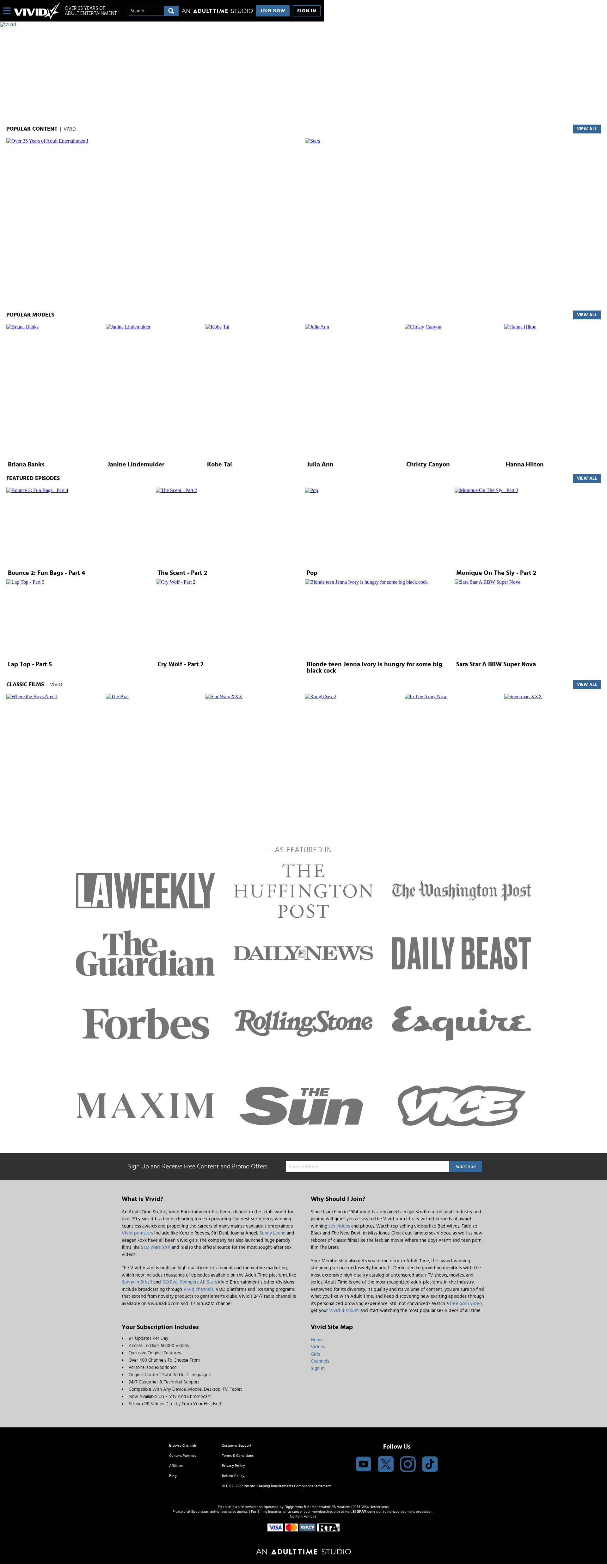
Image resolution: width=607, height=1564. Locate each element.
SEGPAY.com (364, 1511)
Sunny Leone (272, 1233)
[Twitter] (386, 1464)
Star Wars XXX (155, 1247)
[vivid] (37, 10)
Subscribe (466, 1166)
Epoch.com (200, 1511)
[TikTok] (430, 1464)
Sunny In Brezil (137, 1282)
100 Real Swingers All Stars (189, 1282)
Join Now (272, 11)
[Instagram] (408, 1464)
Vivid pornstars (137, 1233)
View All (587, 478)
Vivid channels (198, 1289)
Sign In (306, 11)
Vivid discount (344, 1310)
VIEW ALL (587, 129)
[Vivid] (162, 24)
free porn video (466, 1303)
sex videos (339, 1226)
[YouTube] (363, 1464)
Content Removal (303, 1516)
